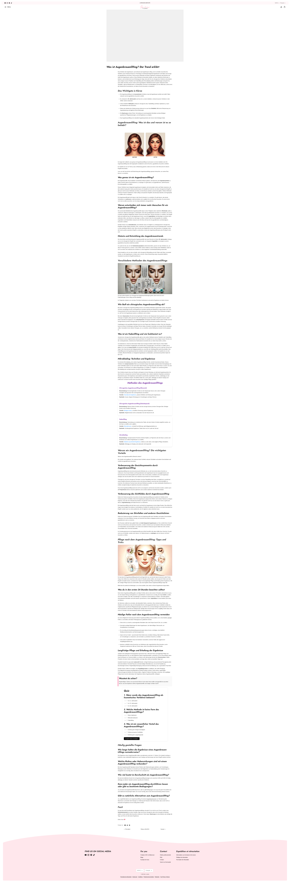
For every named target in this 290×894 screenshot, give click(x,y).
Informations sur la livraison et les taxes (186, 855)
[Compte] (281, 7)
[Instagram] (7, 3)
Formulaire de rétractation (182, 859)
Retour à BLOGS (145, 829)
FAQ (161, 857)
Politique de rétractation (182, 857)
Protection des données (149, 876)
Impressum (134, 876)
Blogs (141, 857)
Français (282, 2)
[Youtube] (5, 3)
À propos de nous (144, 859)
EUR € (276, 2)
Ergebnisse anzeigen (131, 738)
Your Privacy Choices (165, 876)
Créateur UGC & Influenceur (147, 855)
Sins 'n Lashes (146, 874)
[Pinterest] (9, 3)
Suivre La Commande (165, 862)
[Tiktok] (11, 3)
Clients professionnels (165, 855)
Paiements (157, 876)
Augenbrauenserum (151, 799)
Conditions (140, 876)
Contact (162, 859)
